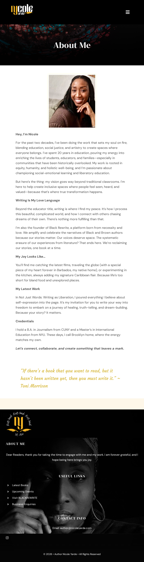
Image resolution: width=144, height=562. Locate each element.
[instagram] (7, 537)
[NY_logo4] (22, 5)
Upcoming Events (23, 491)
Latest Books (20, 485)
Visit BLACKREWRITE (24, 498)
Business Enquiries (24, 504)
